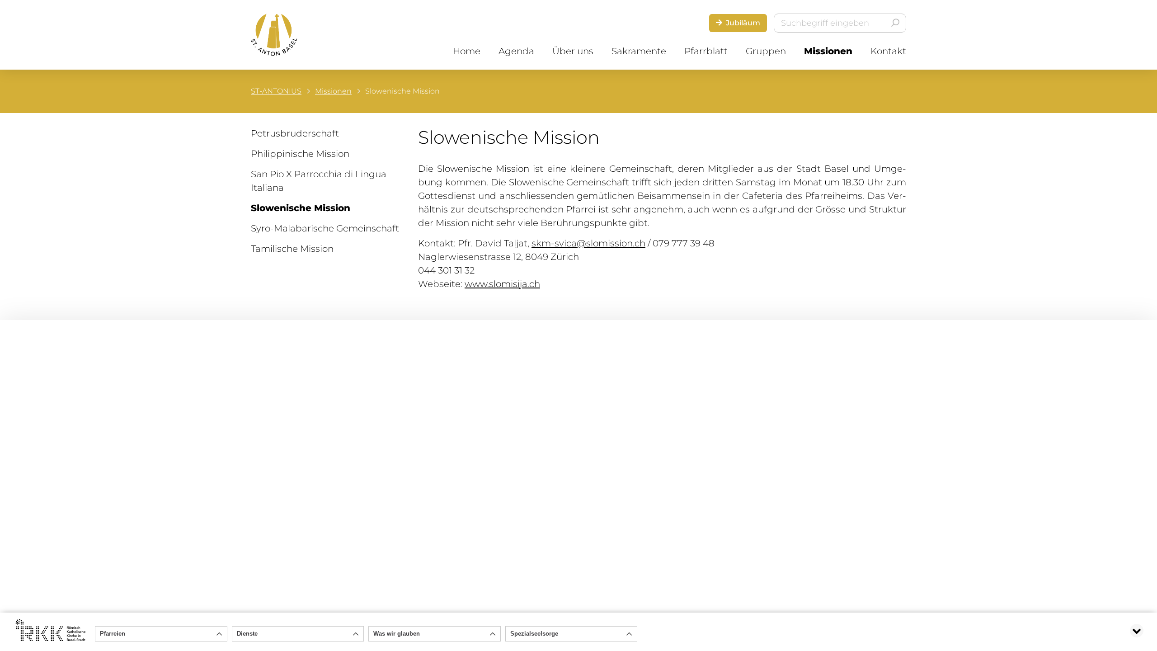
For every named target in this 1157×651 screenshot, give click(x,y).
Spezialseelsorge (534, 633)
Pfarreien (112, 633)
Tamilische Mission (292, 248)
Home (466, 51)
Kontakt (888, 51)
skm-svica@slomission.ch (588, 243)
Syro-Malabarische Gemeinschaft (325, 228)
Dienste (247, 633)
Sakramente (638, 51)
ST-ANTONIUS (276, 91)
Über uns (572, 51)
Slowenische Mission (300, 208)
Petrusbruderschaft (295, 133)
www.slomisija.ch (502, 283)
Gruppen (766, 51)
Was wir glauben (396, 633)
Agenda (516, 51)
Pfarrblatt (706, 51)
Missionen (828, 51)
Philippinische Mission (300, 153)
